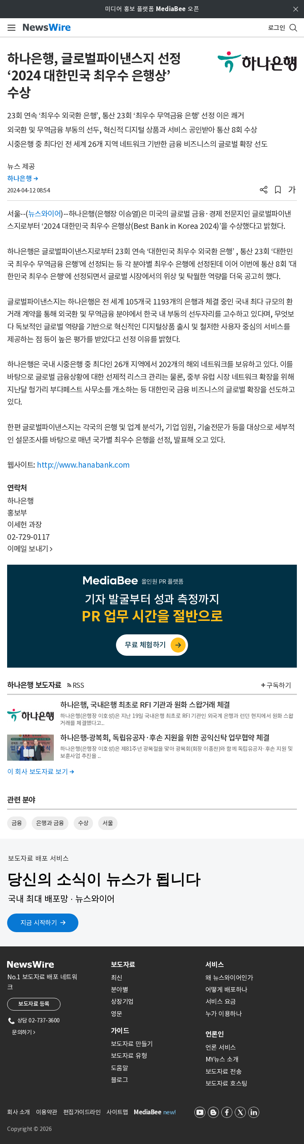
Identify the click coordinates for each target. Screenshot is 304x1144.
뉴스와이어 (44, 214)
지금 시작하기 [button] (39, 923)
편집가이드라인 (82, 1112)
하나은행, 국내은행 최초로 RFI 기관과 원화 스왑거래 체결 (145, 705)
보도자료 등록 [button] (33, 1003)
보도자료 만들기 (132, 1044)
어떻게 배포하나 (226, 990)
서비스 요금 (220, 1001)
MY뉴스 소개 (222, 1059)
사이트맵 (117, 1112)
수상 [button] (83, 823)
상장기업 (122, 1001)
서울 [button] (108, 823)
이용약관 (46, 1112)
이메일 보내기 (30, 549)
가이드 (120, 1030)
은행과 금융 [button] (50, 823)
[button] (263, 190)
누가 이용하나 (223, 1014)
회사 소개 (18, 1112)
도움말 (119, 1068)
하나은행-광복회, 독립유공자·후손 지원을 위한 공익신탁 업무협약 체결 (164, 737)
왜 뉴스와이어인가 (229, 978)
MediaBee (147, 1112)
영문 (116, 1014)
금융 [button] (16, 823)
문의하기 (23, 1032)
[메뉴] (10, 27)
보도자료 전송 (223, 1071)
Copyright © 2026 (29, 1129)
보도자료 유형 (129, 1056)
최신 (116, 978)
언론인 (214, 1034)
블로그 (119, 1080)
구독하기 (278, 685)
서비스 (214, 964)
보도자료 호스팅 (226, 1083)
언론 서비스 (220, 1047)
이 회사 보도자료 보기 (40, 771)
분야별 (119, 990)
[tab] (155, 964)
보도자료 (123, 964)
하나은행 (22, 178)
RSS (78, 685)
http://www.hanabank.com (83, 465)
